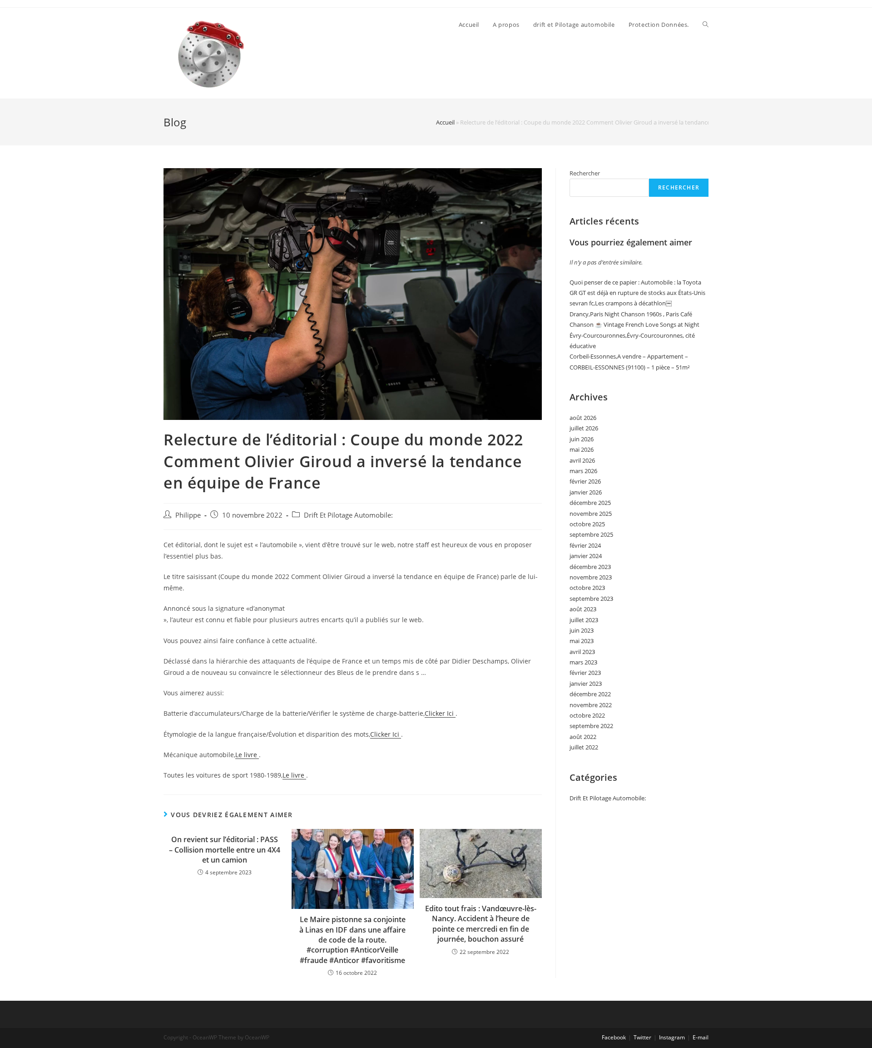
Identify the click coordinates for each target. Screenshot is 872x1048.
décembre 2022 (590, 694)
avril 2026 (582, 460)
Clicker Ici (440, 713)
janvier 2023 (586, 683)
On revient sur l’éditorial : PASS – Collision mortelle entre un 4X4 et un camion (224, 849)
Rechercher (585, 173)
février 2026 (585, 481)
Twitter (642, 1037)
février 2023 (585, 673)
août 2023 (583, 609)
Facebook (614, 1037)
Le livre (247, 754)
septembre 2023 (591, 598)
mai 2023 (582, 641)
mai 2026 (582, 449)
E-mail (700, 1037)
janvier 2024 (586, 556)
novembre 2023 (591, 577)
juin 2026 (582, 439)
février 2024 (585, 545)
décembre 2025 (590, 503)
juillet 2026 (584, 428)
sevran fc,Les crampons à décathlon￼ (621, 303)
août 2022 (583, 737)
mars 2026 (583, 471)
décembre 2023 (590, 567)
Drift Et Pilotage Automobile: (348, 515)
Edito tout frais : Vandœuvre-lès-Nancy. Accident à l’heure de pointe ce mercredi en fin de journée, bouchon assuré (480, 923)
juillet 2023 (584, 620)
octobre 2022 (587, 715)
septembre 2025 (591, 534)
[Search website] (705, 24)
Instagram (672, 1037)
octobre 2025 (587, 524)
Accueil (445, 122)
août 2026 (583, 418)
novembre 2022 (591, 705)
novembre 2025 (591, 513)
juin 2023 (582, 630)
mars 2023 (583, 662)
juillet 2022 (584, 747)
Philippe (188, 515)
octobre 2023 (587, 588)
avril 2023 (582, 652)
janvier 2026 (586, 492)
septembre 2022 (591, 726)
